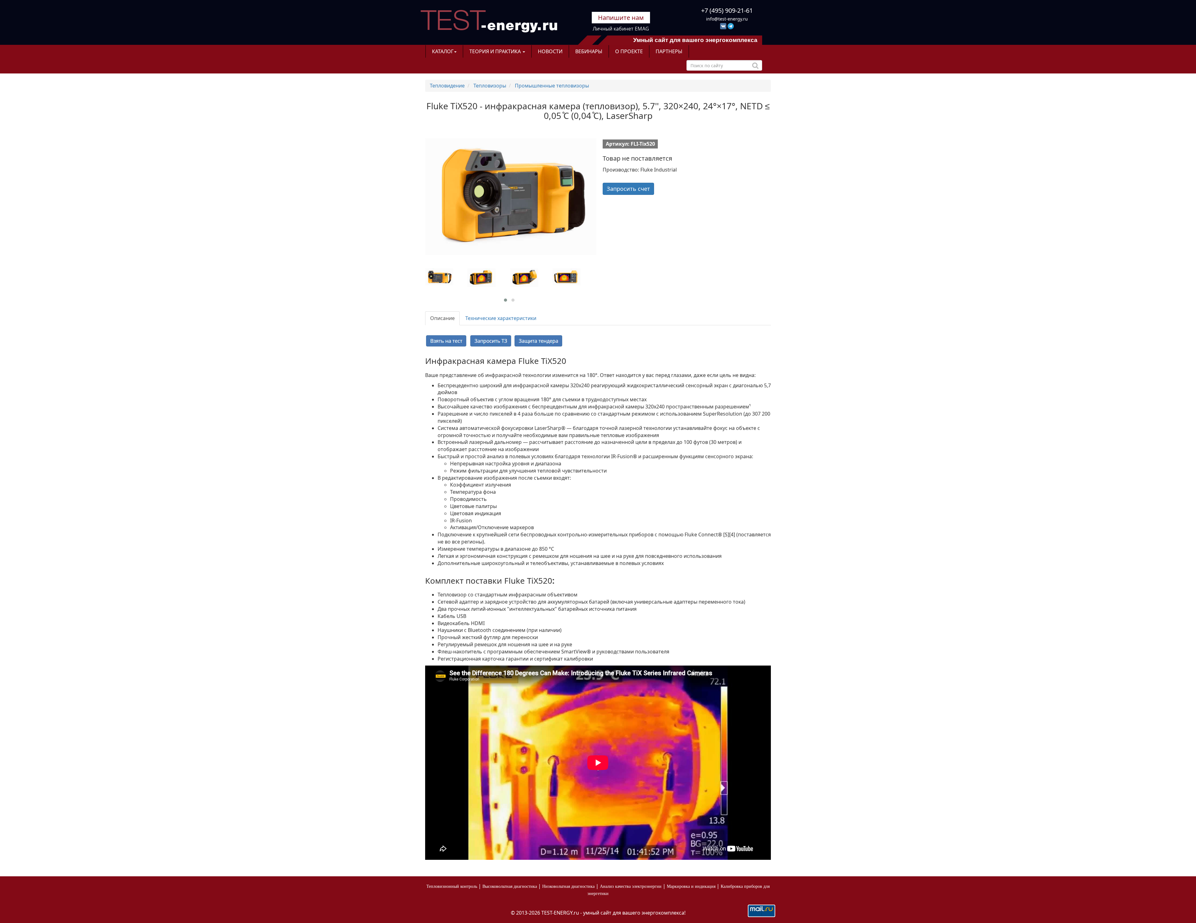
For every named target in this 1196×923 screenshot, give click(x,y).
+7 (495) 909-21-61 (727, 10)
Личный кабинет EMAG (621, 28)
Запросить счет (628, 188)
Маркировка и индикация (691, 886)
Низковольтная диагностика (568, 886)
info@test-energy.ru (727, 19)
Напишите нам (621, 17)
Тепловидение (447, 85)
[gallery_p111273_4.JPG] (487, 277)
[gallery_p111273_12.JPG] (445, 276)
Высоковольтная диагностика (509, 886)
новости (550, 51)
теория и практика (495, 51)
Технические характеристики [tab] (500, 318)
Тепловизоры (489, 85)
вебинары (588, 51)
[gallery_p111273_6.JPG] (573, 276)
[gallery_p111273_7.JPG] (530, 277)
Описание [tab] (442, 318)
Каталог (442, 51)
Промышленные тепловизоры (552, 85)
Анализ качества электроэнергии (631, 886)
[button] (505, 300)
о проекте (629, 51)
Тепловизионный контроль (451, 886)
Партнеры (669, 51)
